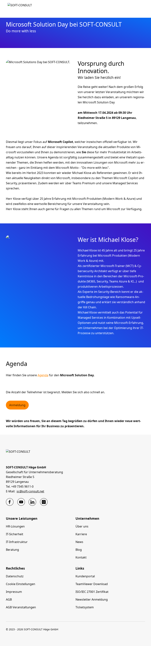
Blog (79, 550)
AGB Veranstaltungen (21, 607)
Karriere (81, 534)
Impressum (14, 592)
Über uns (82, 526)
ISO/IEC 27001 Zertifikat (92, 592)
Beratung (12, 550)
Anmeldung (17, 405)
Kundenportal (85, 576)
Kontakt (81, 557)
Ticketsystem (85, 607)
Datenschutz (15, 576)
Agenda (43, 375)
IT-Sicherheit (14, 534)
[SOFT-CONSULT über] (10, 502)
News (79, 542)
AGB (9, 599)
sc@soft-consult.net (30, 491)
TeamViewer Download (92, 584)
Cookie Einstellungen (20, 584)
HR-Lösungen (15, 526)
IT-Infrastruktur (17, 542)
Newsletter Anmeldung (92, 599)
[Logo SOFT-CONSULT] (20, 9)
